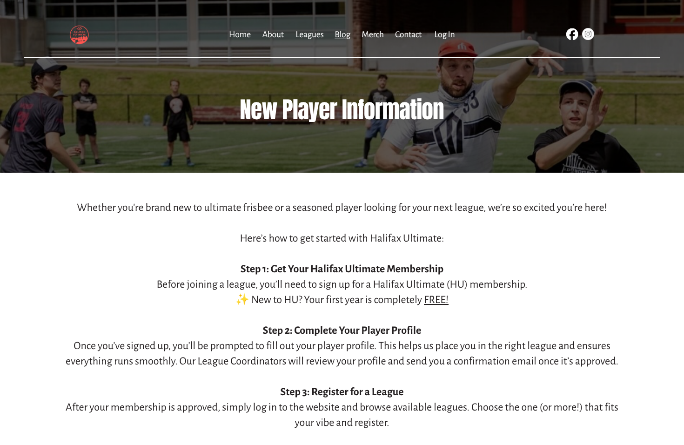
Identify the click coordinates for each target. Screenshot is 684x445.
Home (240, 34)
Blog (342, 34)
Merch (372, 34)
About (273, 34)
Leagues (309, 34)
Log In (444, 34)
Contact (408, 34)
